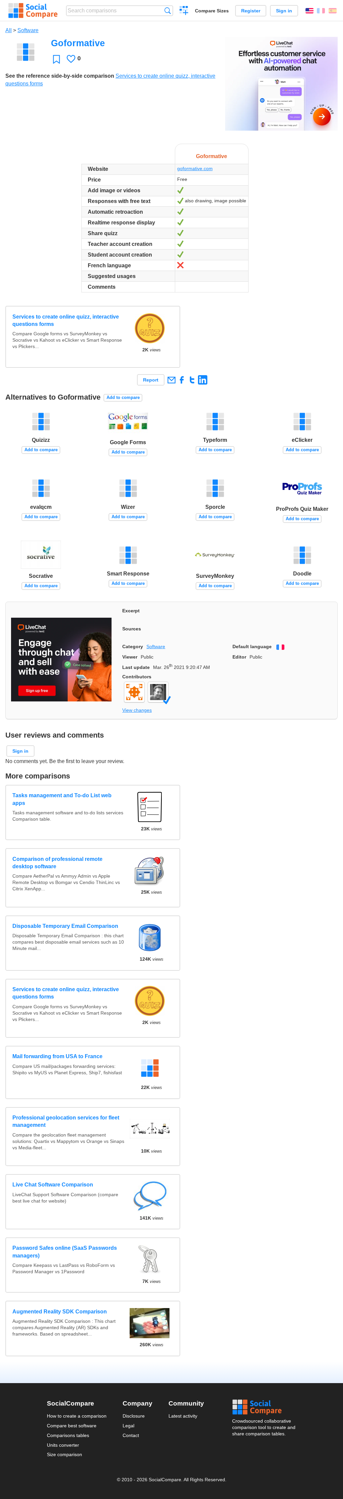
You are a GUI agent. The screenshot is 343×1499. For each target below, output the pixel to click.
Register (250, 10)
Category (132, 646)
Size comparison (64, 1454)
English (309, 10)
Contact (131, 1435)
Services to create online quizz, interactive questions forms (65, 320)
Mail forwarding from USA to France (57, 1056)
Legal (128, 1425)
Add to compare (123, 397)
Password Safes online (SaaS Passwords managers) (64, 1251)
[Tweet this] (192, 379)
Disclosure (134, 1416)
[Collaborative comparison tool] (33, 10)
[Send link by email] (171, 379)
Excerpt (131, 610)
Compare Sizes (212, 10)
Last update (136, 667)
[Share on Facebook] (181, 379)
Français (321, 10)
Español (333, 10)
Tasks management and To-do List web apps (62, 799)
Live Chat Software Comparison (52, 1184)
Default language (252, 646)
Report (150, 380)
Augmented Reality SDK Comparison (59, 1311)
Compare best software (71, 1425)
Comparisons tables (68, 1435)
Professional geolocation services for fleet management (65, 1121)
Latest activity (182, 1416)
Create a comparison (184, 11)
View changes (137, 710)
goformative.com (195, 168)
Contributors (136, 676)
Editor (239, 657)
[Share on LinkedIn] (202, 379)
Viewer (129, 657)
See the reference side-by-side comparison (59, 76)
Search (167, 10)
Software (28, 30)
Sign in (284, 10)
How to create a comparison (77, 1416)
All (8, 30)
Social (264, 1407)
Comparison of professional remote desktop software (57, 862)
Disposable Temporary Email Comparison (65, 926)
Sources (131, 628)
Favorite (56, 59)
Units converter (63, 1445)
